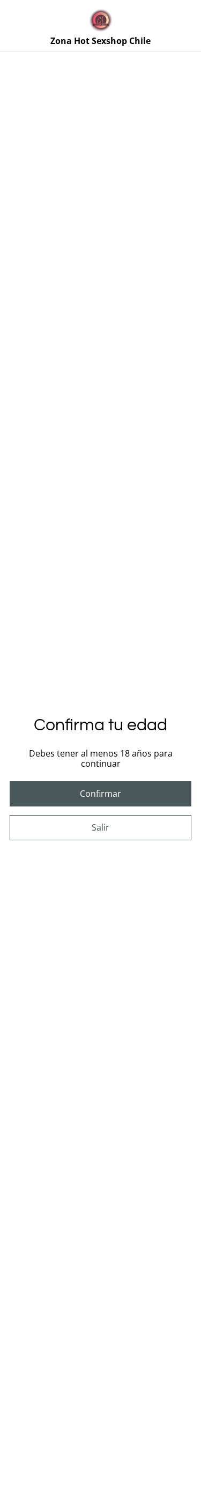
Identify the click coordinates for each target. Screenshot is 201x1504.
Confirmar (100, 793)
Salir (100, 827)
